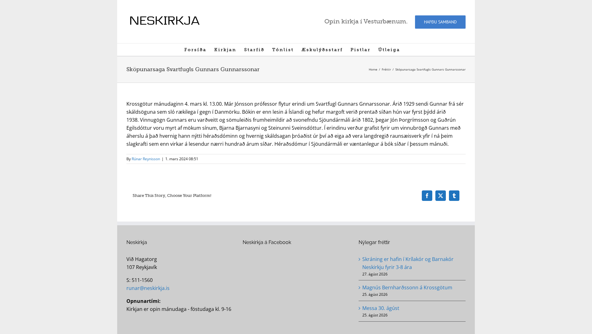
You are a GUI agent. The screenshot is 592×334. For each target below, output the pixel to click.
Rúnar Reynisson (146, 158)
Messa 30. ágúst (380, 308)
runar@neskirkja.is (148, 288)
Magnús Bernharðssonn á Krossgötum (407, 287)
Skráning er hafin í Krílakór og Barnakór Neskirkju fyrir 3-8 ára (408, 263)
